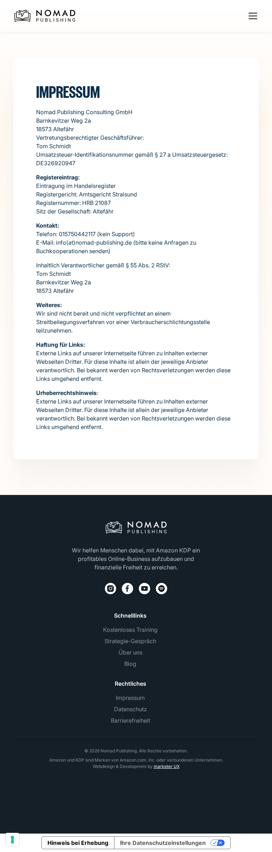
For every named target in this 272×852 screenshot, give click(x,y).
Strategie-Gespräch (130, 641)
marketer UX (167, 766)
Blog (130, 663)
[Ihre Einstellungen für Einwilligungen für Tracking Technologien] (12, 839)
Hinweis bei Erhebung (77, 842)
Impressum (130, 697)
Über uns (130, 652)
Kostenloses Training (130, 629)
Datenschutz (130, 709)
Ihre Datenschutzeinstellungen (163, 842)
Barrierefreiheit (130, 720)
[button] (251, 15)
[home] (44, 16)
